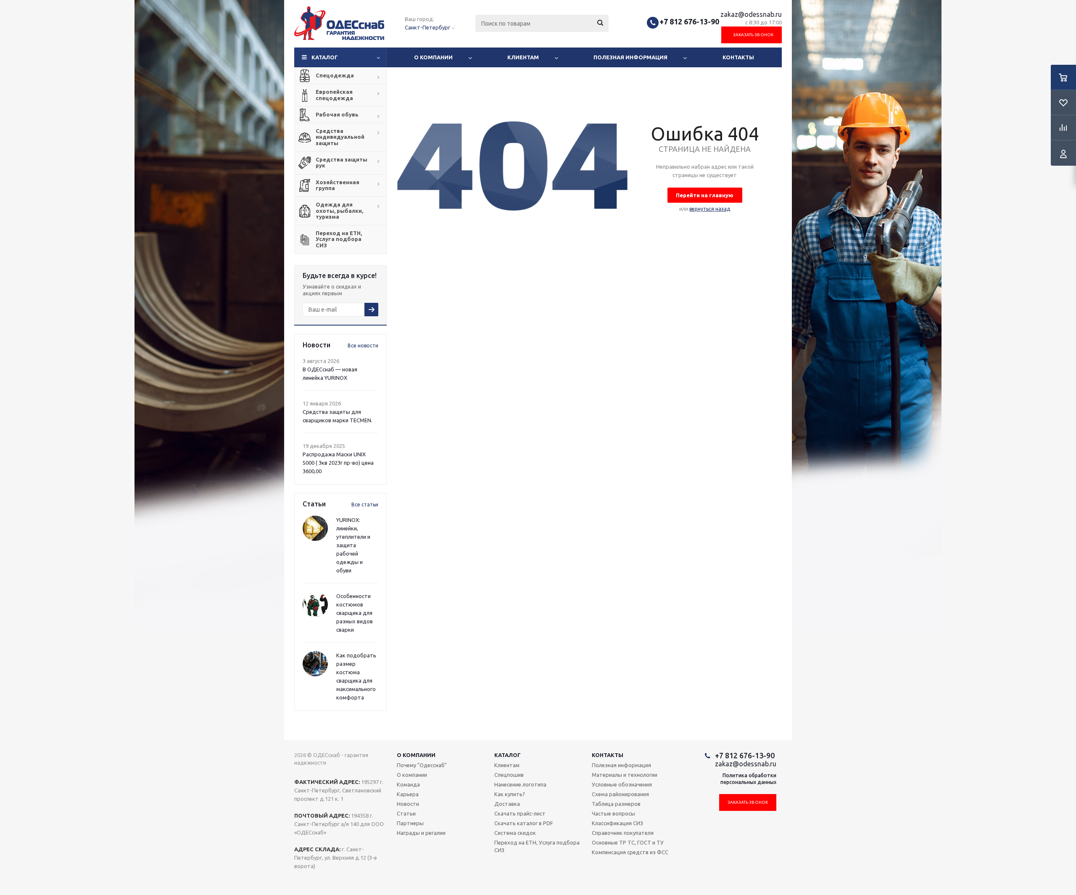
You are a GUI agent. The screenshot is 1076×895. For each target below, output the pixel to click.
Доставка (507, 804)
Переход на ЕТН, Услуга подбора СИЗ (537, 846)
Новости (408, 804)
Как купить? (509, 794)
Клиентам (523, 57)
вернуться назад (709, 209)
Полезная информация (630, 57)
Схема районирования (620, 794)
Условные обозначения (622, 784)
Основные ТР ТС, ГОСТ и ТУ (628, 842)
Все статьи (364, 504)
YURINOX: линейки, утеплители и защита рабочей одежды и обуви (353, 545)
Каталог (324, 57)
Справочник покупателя (623, 833)
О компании (433, 57)
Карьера (408, 794)
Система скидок (515, 833)
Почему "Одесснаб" (422, 765)
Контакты (738, 57)
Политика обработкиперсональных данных (748, 779)
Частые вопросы (613, 813)
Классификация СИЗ (617, 823)
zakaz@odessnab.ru (751, 14)
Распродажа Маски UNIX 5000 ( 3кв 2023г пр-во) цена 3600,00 (338, 462)
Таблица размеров (616, 804)
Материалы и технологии (624, 775)
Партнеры (410, 823)
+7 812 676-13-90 (689, 21)
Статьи (406, 813)
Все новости (363, 345)
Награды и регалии (421, 833)
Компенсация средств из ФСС (630, 852)
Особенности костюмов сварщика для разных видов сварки (354, 613)
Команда (408, 784)
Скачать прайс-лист (520, 813)
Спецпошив (509, 775)
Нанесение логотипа (520, 784)
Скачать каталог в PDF (523, 823)
